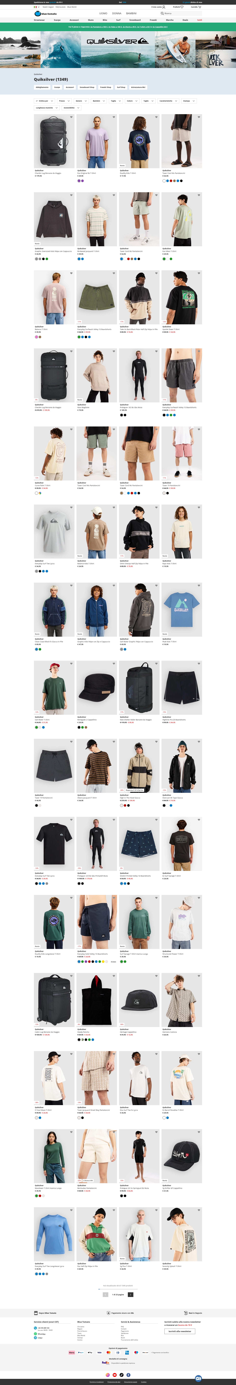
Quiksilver (38, 74)
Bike (105, 20)
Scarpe (57, 20)
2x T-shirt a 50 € (144, 27)
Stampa (80, 1338)
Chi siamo (80, 1327)
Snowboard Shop (87, 87)
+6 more (113, 961)
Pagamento (125, 1331)
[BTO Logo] (61, 13)
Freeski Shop (105, 87)
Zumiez (79, 1340)
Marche (169, 20)
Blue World (71, 7)
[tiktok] (122, 1375)
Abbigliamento (42, 87)
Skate (91, 20)
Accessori (74, 20)
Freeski (153, 20)
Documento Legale (130, 1382)
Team (79, 1333)
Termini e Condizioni (97, 1382)
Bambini (131, 13)
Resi (122, 1335)
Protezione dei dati (114, 1382)
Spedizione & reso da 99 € (48, 2)
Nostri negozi (48, 7)
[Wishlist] (72, 116)
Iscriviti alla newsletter (180, 1331)
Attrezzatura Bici (138, 87)
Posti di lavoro (82, 1331)
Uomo (103, 13)
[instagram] (108, 1375)
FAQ (122, 1327)
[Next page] (130, 1294)
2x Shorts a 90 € (129, 27)
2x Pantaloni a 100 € (98, 27)
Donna (116, 13)
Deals (185, 20)
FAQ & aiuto (60, 7)
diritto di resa (192, 2)
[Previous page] (105, 1294)
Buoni (123, 1338)
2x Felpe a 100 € (115, 27)
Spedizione (124, 1333)
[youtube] (115, 1375)
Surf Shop (121, 87)
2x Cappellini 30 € (160, 27)
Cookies (144, 1382)
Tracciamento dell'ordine (129, 1340)
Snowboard (135, 20)
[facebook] (128, 1375)
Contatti (123, 1329)
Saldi (199, 20)
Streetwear (39, 20)
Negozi (79, 1329)
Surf (118, 20)
